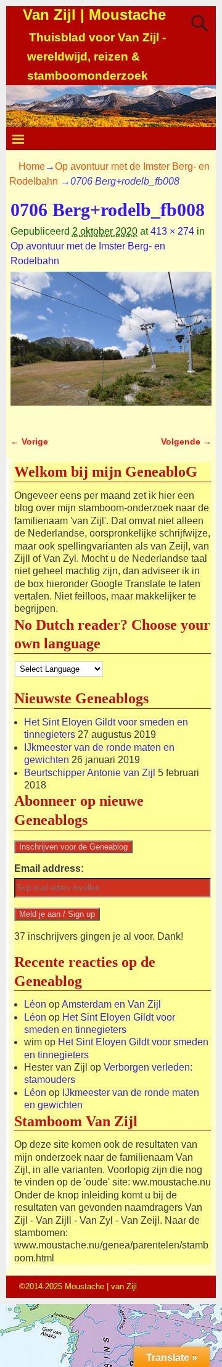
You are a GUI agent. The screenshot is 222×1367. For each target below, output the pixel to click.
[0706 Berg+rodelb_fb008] (111, 346)
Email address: (49, 868)
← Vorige (29, 441)
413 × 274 (172, 231)
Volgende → (186, 441)
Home (31, 166)
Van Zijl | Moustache (94, 14)
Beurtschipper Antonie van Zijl (89, 772)
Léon (35, 1004)
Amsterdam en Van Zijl (111, 1004)
